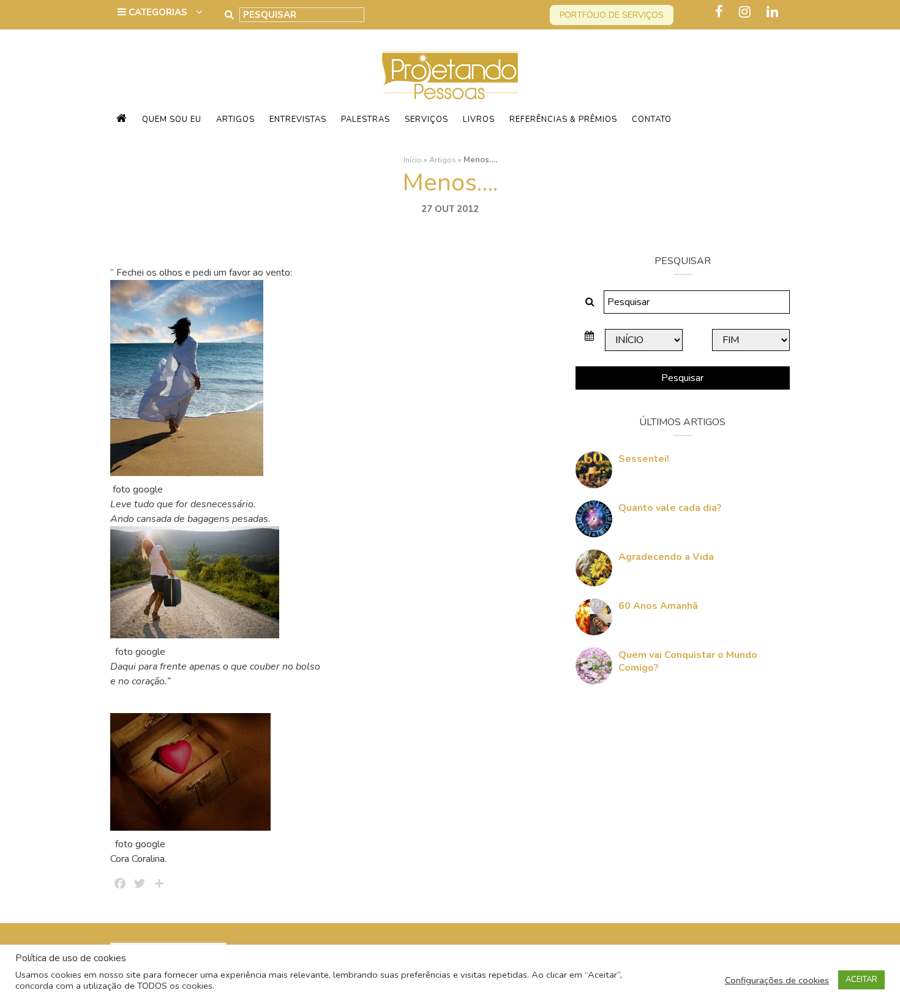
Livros (479, 119)
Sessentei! (643, 459)
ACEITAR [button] (861, 979)
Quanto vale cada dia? (670, 508)
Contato (652, 119)
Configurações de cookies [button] (777, 980)
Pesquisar (682, 378)
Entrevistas (297, 119)
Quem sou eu (171, 119)
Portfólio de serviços (612, 15)
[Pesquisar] (229, 15)
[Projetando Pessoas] (450, 74)
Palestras (365, 119)
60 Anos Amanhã (658, 606)
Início (412, 159)
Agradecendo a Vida (666, 557)
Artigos (235, 119)
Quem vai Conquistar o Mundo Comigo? (687, 661)
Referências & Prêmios (563, 119)
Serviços (426, 119)
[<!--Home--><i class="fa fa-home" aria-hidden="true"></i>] (121, 119)
